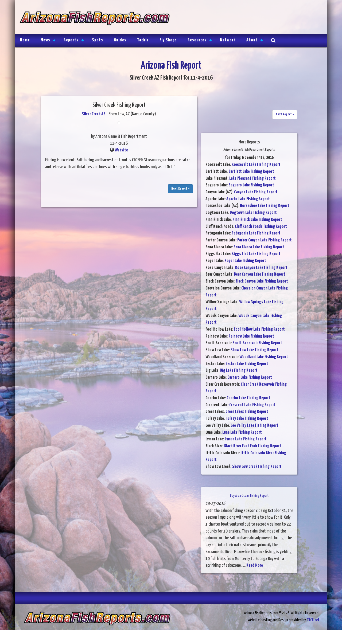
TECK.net (313, 620)
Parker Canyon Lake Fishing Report (264, 240)
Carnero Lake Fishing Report (249, 377)
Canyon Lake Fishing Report (256, 192)
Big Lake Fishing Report (239, 370)
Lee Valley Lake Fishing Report (254, 425)
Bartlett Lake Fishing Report (251, 171)
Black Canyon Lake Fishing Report (261, 281)
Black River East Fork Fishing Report (252, 446)
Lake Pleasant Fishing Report (252, 178)
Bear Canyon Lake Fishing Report (259, 274)
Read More (254, 565)
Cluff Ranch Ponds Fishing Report (261, 226)
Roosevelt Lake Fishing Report (256, 164)
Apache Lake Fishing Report (248, 199)
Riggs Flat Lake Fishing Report (256, 254)
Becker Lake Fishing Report (247, 364)
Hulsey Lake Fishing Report (247, 418)
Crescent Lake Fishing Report (252, 405)
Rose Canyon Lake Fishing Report (261, 267)
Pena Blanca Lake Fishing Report (259, 247)
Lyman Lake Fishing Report (246, 439)
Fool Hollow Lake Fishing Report (259, 329)
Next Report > (180, 188)
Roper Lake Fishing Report (245, 261)
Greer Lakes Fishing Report (247, 411)
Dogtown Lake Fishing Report (253, 212)
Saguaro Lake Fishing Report (251, 185)
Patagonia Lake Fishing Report (256, 233)
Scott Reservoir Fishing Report (257, 343)
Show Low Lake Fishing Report (254, 350)
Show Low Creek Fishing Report (257, 466)
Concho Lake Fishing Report (248, 398)
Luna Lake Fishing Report (242, 432)
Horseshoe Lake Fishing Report (264, 206)
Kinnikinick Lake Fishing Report (257, 219)
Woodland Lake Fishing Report (263, 357)
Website (121, 150)
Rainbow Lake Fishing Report (251, 336)
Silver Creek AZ (94, 114)
